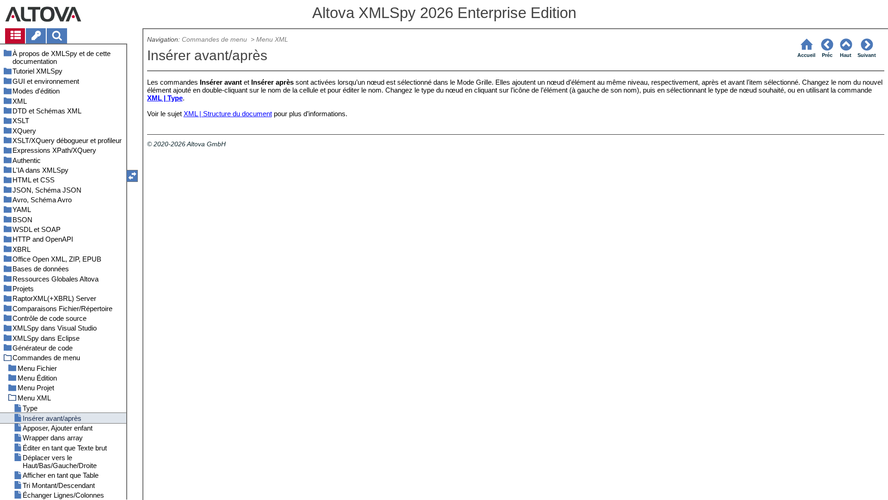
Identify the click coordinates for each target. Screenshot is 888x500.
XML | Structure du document (228, 114)
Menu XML (272, 39)
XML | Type (165, 98)
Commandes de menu (215, 39)
